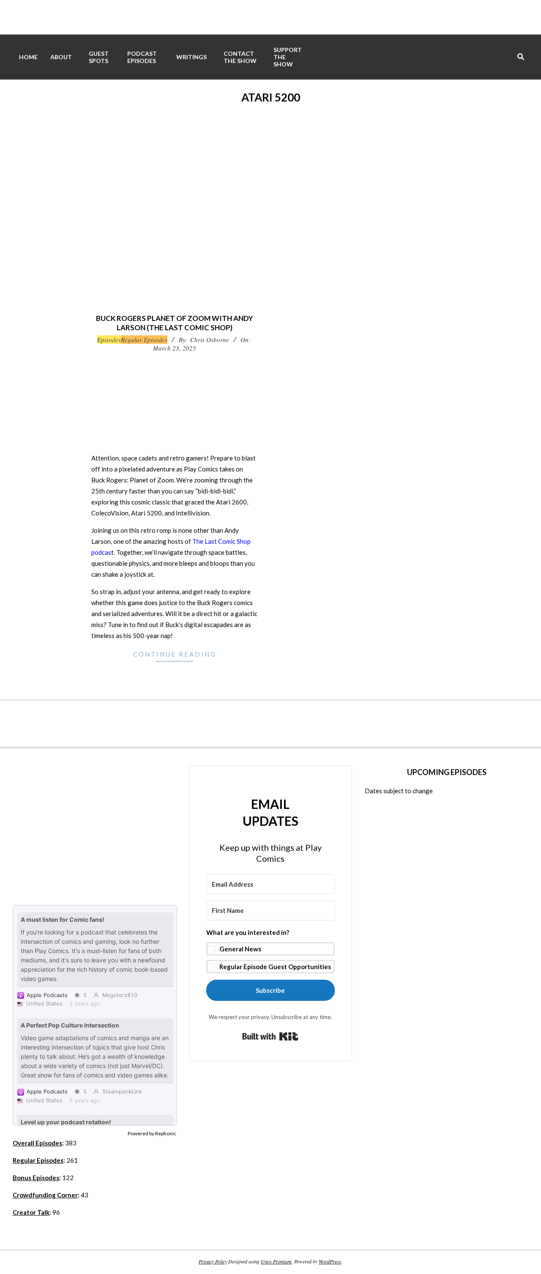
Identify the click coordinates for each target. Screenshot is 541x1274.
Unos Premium (276, 1261)
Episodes (109, 339)
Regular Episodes (144, 339)
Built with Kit (270, 1036)
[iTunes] (219, 723)
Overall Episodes (37, 1143)
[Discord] (295, 723)
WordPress (330, 1261)
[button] (270, 950)
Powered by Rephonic (152, 1133)
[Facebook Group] (169, 723)
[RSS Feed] (397, 723)
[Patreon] (270, 723)
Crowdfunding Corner (45, 1195)
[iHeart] (346, 723)
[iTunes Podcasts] (245, 723)
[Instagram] (194, 723)
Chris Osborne (209, 339)
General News (240, 949)
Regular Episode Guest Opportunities (275, 966)
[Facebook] (143, 723)
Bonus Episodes (36, 1177)
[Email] (372, 723)
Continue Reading (174, 654)
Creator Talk (31, 1212)
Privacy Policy (213, 1261)
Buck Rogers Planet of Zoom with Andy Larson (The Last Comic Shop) (174, 323)
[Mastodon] (321, 723)
